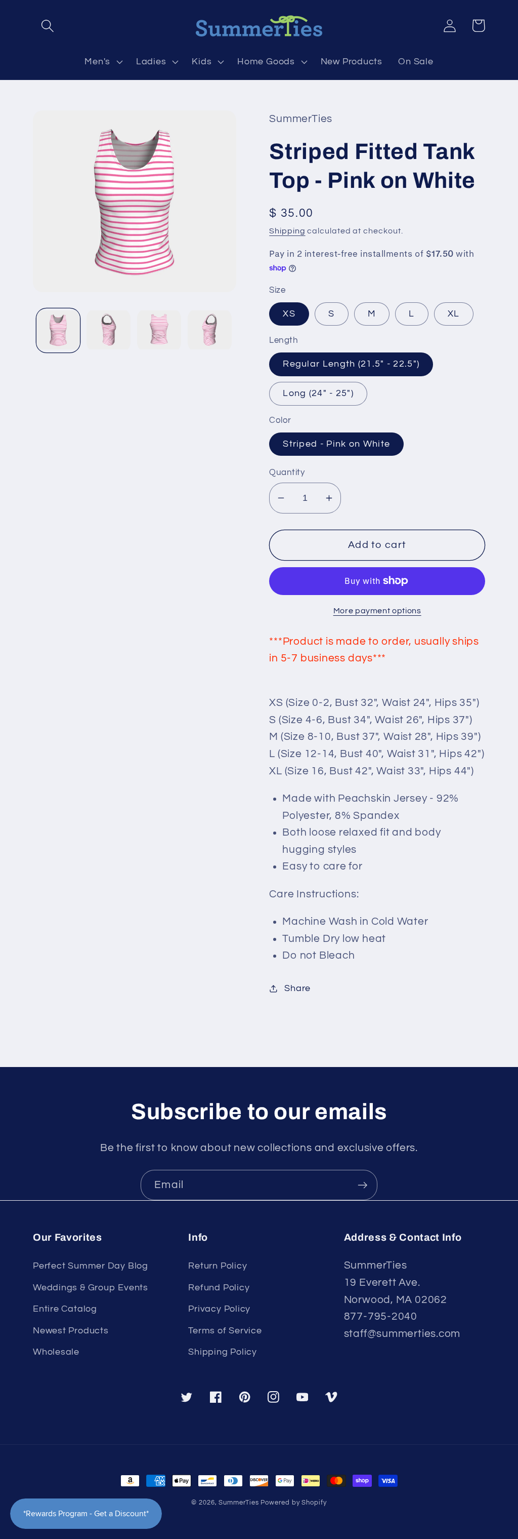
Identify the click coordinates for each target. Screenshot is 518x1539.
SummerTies (238, 1502)
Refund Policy (218, 1287)
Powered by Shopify (293, 1502)
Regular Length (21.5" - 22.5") (351, 364)
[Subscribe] (362, 1185)
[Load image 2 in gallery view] (109, 330)
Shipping (287, 231)
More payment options (377, 611)
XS (289, 314)
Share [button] (297, 988)
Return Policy (217, 1266)
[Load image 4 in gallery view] (210, 330)
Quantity (287, 472)
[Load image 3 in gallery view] (159, 330)
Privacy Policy (219, 1309)
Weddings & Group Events (90, 1287)
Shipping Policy (222, 1352)
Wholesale (56, 1352)
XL (454, 314)
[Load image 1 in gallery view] (58, 330)
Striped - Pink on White (336, 444)
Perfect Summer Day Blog (90, 1266)
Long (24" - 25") (318, 393)
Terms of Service (225, 1330)
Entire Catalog (65, 1309)
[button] (47, 25)
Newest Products (71, 1330)
